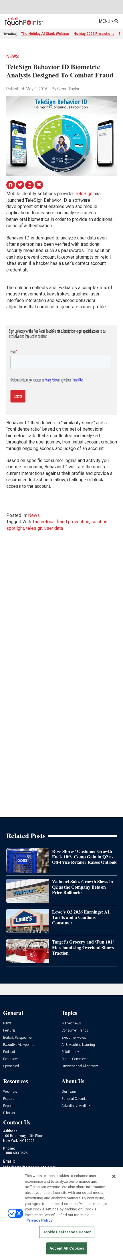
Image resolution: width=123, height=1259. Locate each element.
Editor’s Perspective (17, 1038)
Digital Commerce (74, 1059)
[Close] (114, 1176)
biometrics (44, 521)
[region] (61, 1213)
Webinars (10, 1092)
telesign (34, 528)
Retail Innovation (73, 1052)
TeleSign (83, 193)
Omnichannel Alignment (79, 1066)
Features (9, 1030)
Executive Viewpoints (18, 1045)
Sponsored (11, 1066)
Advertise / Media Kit (77, 1106)
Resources (10, 1059)
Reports (9, 1106)
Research (10, 1099)
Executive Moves (73, 1038)
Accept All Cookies (66, 1248)
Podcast (9, 1052)
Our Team (68, 1092)
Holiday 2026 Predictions (94, 34)
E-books (9, 1113)
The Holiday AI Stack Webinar (45, 34)
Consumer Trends (74, 1030)
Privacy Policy (39, 1220)
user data (53, 528)
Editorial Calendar (74, 1099)
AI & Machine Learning (78, 1045)
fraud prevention (73, 521)
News (12, 56)
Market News (71, 1023)
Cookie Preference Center (66, 1232)
